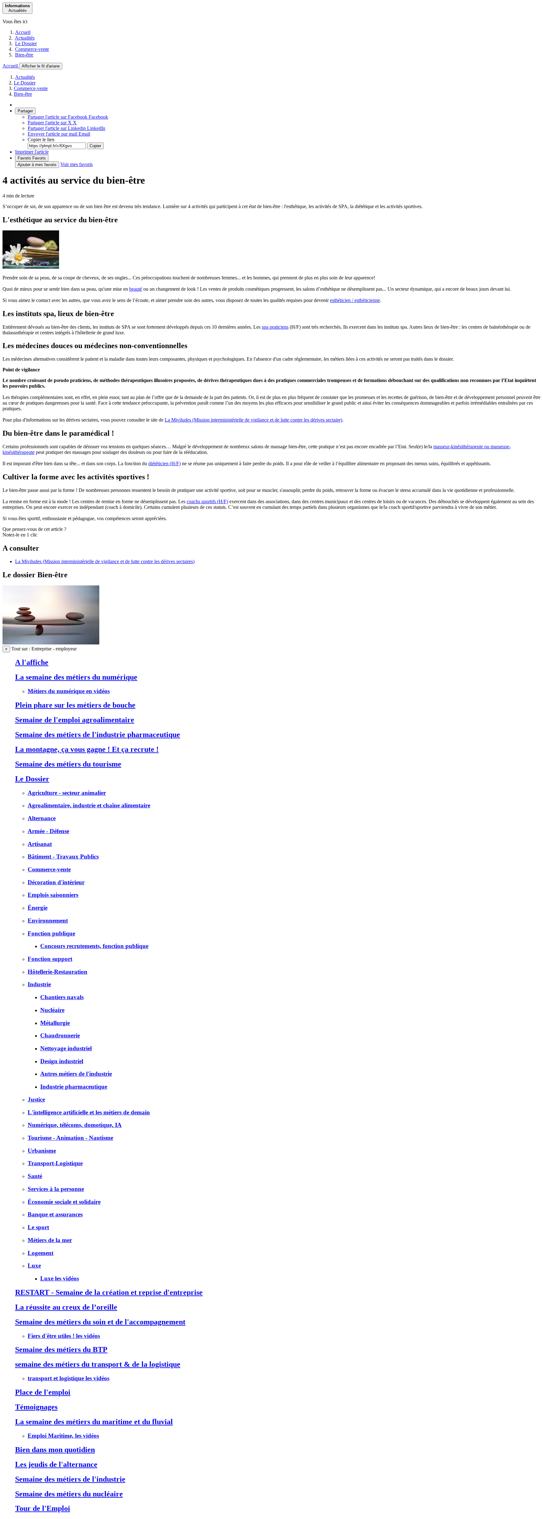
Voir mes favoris (76, 164)
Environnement (48, 920)
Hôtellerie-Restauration (57, 971)
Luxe (34, 1265)
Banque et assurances (55, 1214)
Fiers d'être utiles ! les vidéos (64, 1336)
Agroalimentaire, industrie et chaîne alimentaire (89, 805)
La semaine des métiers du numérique (76, 677)
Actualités (25, 37)
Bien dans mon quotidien (55, 1450)
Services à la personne (56, 1189)
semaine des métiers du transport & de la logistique (97, 1364)
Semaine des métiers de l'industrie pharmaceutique (97, 734)
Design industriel (61, 1061)
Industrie (39, 984)
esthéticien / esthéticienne (355, 300)
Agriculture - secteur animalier (67, 792)
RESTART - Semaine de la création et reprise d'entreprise (109, 1292)
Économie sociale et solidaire (64, 1202)
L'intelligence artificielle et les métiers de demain (89, 1112)
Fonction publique (51, 933)
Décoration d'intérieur (56, 882)
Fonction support (50, 959)
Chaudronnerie (60, 1035)
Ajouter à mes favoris (37, 164)
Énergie (37, 907)
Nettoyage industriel (66, 1048)
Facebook (68, 117)
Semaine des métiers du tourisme (68, 764)
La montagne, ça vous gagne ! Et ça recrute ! (87, 749)
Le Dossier (26, 43)
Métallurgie (55, 1023)
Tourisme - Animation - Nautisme (70, 1137)
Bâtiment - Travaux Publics (63, 856)
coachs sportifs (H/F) (207, 501)
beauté (135, 289)
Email (59, 134)
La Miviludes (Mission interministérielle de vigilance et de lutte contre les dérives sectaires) (105, 561)
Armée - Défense (48, 831)
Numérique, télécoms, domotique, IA (75, 1125)
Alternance (42, 818)
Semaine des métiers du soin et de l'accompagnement (100, 1322)
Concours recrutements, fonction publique (94, 946)
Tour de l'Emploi (42, 1508)
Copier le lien (41, 139)
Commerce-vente (32, 49)
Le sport (38, 1227)
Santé (35, 1176)
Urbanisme (42, 1150)
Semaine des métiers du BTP (61, 1349)
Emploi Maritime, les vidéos (63, 1435)
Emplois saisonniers (53, 894)
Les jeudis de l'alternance (56, 1464)
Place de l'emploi (42, 1392)
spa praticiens (275, 327)
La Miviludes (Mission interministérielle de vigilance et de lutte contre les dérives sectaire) (253, 420)
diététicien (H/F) (164, 463)
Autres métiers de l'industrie (76, 1073)
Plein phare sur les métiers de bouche (75, 705)
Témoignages (36, 1407)
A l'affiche (31, 662)
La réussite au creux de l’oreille (66, 1307)
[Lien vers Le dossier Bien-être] (51, 642)
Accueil (22, 32)
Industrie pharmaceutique (73, 1086)
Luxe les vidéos (59, 1278)
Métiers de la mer (50, 1240)
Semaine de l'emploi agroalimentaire (74, 720)
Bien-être (24, 54)
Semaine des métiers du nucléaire (69, 1494)
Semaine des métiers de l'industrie (70, 1479)
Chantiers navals (62, 997)
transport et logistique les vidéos (68, 1378)
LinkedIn (66, 128)
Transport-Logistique (55, 1163)
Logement (40, 1253)
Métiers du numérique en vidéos (69, 691)
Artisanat (40, 844)
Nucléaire (52, 1010)
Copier (95, 145)
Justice (36, 1099)
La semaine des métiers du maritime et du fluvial (94, 1422)
